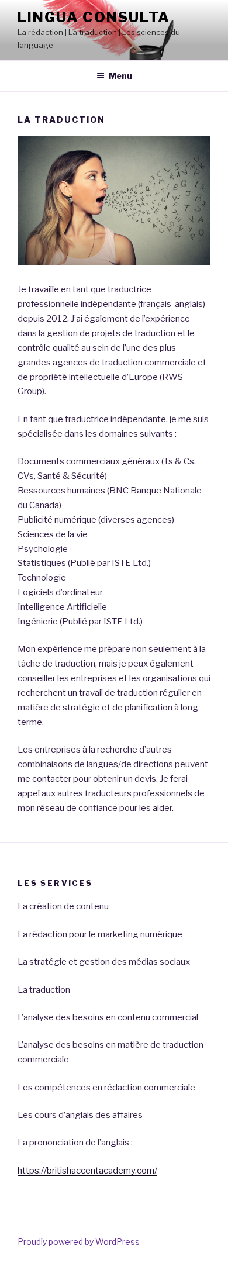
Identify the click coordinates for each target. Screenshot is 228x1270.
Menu (120, 76)
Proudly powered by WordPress (79, 1242)
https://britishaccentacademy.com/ (87, 1170)
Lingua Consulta (94, 17)
